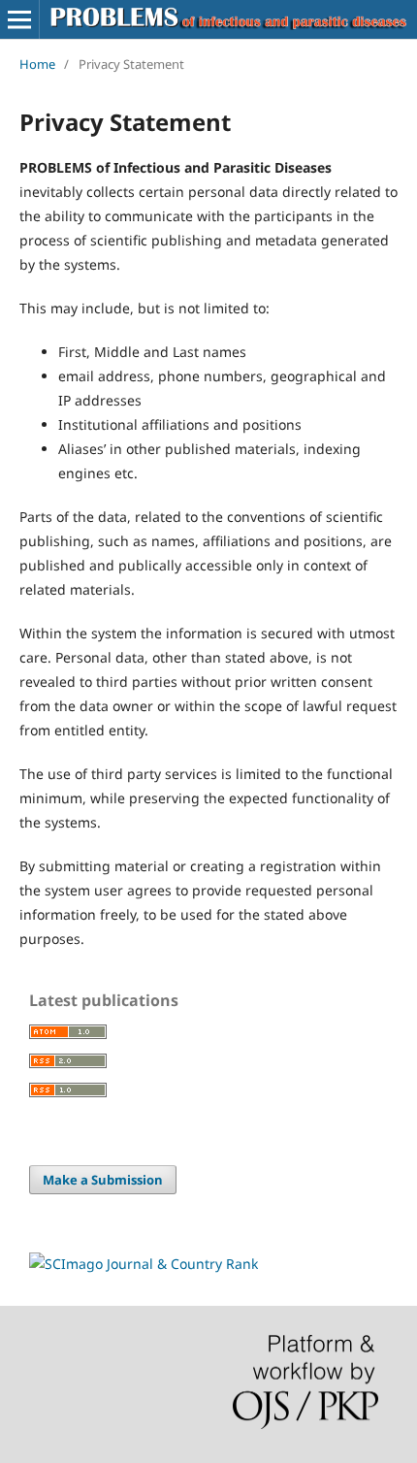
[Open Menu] (19, 19)
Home (37, 64)
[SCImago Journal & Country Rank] (143, 1263)
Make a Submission (103, 1179)
